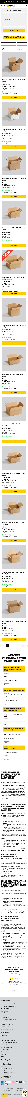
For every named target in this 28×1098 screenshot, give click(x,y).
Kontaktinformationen (19, 1092)
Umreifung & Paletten (6, 1026)
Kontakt (3, 1056)
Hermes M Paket (7, 734)
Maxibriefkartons (7, 869)
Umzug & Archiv (5, 1017)
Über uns (3, 1054)
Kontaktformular (12, 901)
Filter (3, 49)
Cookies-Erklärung (5, 1049)
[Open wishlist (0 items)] (19, 6)
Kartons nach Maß (5, 1008)
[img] (14, 973)
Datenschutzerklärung (6, 1047)
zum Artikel (14, 97)
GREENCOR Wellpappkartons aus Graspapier (14, 868)
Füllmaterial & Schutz (6, 1022)
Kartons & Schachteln (6, 1015)
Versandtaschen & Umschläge (8, 1019)
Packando (11, 1088)
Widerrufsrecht (7, 1092)
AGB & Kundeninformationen (8, 1040)
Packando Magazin (6, 1051)
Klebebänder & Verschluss (7, 1024)
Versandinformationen (6, 1038)
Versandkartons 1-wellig (8, 44)
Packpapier (14, 752)
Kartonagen (8, 866)
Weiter (25, 646)
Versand (16, 1090)
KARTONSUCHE (14, 30)
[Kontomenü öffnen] (23, 5)
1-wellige (5, 820)
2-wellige (5, 823)
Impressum (4, 1035)
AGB (13, 1092)
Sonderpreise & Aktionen (7, 1029)
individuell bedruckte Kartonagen (11, 948)
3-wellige (5, 827)
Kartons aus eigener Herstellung (9, 1003)
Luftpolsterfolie (7, 752)
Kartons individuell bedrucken (8, 1006)
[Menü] (1, 5)
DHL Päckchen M (16, 734)
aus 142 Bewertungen (13, 974)
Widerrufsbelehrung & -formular (9, 1042)
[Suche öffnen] (5, 5)
